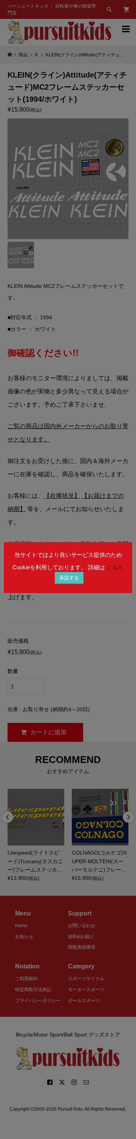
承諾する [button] (69, 578)
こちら (115, 567)
